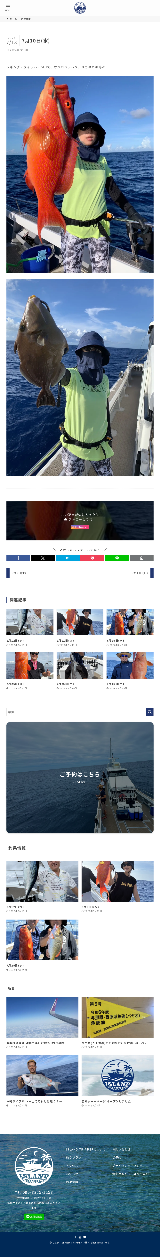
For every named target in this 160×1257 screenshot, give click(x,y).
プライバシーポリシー (127, 1165)
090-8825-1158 (38, 1192)
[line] (84, 1237)
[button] (18, 558)
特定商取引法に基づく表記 (130, 1174)
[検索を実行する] (150, 712)
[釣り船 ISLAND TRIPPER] (80, 8)
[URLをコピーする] (142, 558)
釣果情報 (72, 1182)
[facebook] (75, 1237)
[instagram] (80, 1237)
